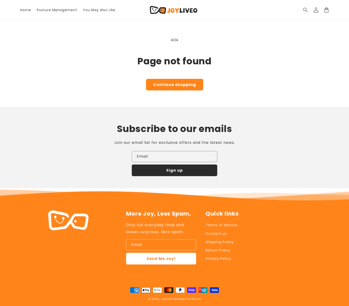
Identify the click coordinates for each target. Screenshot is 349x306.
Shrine (196, 299)
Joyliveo (167, 299)
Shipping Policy (219, 242)
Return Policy (218, 250)
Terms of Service (221, 225)
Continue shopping (174, 84)
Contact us (216, 233)
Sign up (174, 170)
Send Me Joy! (161, 258)
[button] (305, 10)
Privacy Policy (218, 258)
